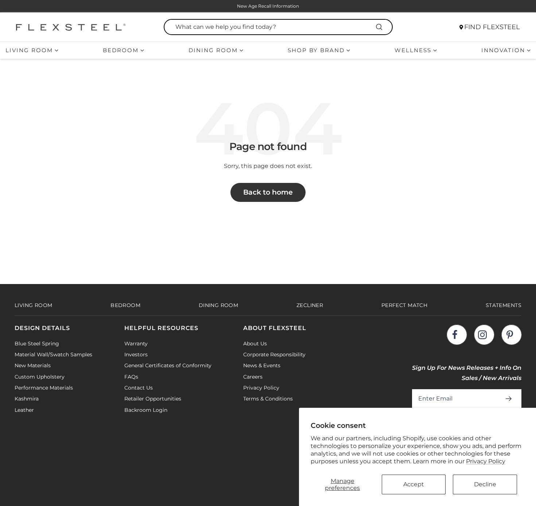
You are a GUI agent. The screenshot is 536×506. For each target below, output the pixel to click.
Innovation (503, 50)
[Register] (510, 398)
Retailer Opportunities (152, 398)
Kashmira (27, 398)
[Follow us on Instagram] (484, 335)
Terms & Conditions (268, 398)
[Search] (380, 27)
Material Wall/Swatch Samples (53, 354)
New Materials (33, 365)
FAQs (131, 376)
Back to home (268, 192)
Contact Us (138, 387)
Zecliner (309, 305)
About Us (255, 343)
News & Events (261, 365)
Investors (136, 354)
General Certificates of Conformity (167, 365)
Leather (24, 410)
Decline (485, 484)
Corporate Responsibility (274, 354)
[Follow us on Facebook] (457, 335)
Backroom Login (145, 410)
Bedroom (121, 50)
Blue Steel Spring (37, 343)
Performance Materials (44, 387)
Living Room (29, 50)
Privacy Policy (485, 461)
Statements (503, 305)
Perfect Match (404, 305)
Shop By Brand (316, 50)
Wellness (413, 50)
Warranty (136, 343)
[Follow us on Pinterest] (511, 335)
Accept (413, 484)
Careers (253, 376)
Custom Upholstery (40, 376)
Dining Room (213, 50)
